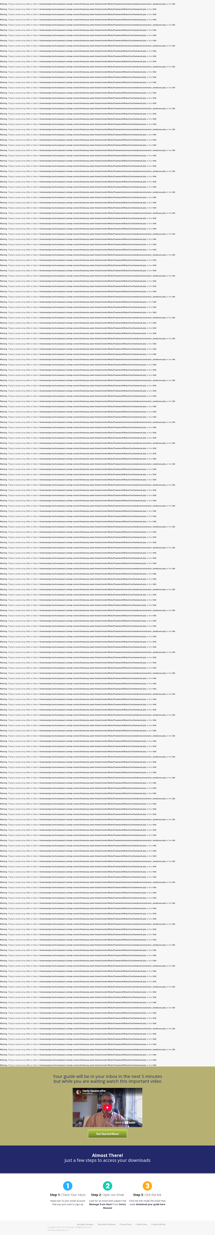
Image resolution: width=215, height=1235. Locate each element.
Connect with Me (158, 1224)
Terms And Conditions (107, 1224)
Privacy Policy (126, 1224)
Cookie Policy (141, 1224)
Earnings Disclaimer (85, 1224)
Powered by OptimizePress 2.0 (58, 1230)
